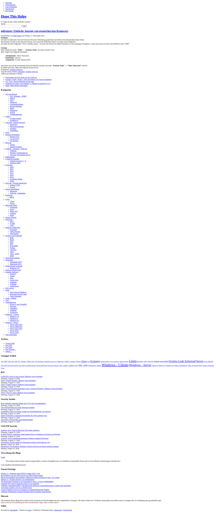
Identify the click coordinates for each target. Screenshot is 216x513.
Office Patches (15, 232)
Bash (12, 238)
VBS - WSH (14, 254)
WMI (12, 256)
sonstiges (13, 129)
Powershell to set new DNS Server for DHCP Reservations (22, 476)
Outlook (13, 213)
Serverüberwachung (12, 258)
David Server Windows (18, 292)
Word (12, 215)
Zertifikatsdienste (16, 114)
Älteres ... (8, 351)
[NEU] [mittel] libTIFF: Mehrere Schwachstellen (18, 381)
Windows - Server (11, 323)
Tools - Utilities (10, 298)
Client (12, 201)
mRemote (21, 72)
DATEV (13, 274)
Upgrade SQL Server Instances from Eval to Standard (20, 484)
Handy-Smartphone (12, 189)
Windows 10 (14, 316)
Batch (12, 240)
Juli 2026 (8, 345)
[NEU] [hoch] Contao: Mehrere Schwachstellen (18, 393)
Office (145, 361)
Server (12, 203)
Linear (29, 510)
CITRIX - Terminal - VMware (16, 149)
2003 (12, 167)
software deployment (41, 365)
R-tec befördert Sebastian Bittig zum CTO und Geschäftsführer (23, 403)
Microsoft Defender (17, 127)
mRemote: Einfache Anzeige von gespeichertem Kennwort (34, 31)
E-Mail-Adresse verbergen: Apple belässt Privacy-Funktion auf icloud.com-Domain (30, 434)
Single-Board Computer (13, 266)
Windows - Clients (12, 314)
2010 (12, 171)
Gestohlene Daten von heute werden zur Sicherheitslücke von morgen (26, 412)
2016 (12, 175)
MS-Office (140, 361)
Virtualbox (13, 308)
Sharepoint (9, 260)
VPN (12, 226)
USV (7, 300)
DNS (12, 100)
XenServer (14, 312)
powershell (164, 361)
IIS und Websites (16, 106)
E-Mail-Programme (12, 159)
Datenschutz (9, 9)
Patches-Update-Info (12, 228)
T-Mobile (13, 284)
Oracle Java (14, 280)
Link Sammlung (11, 7)
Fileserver (13, 102)
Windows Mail (15, 163)
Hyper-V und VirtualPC (18, 304)
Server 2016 (14, 331)
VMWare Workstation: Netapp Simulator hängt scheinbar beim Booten (26, 492)
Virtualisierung (10, 302)
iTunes (12, 276)
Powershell (14, 246)
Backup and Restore (12, 135)
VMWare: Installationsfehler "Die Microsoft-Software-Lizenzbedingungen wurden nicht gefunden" (36, 486)
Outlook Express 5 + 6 (18, 161)
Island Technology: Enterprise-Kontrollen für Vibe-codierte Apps (24, 416)
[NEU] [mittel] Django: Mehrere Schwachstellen (18, 385)
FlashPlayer (14, 120)
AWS (7, 133)
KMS (12, 108)
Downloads (9, 11)
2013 (12, 173)
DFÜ (12, 221)
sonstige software (32, 72)
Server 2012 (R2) (16, 329)
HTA (12, 242)
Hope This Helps (13, 16)
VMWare (13, 151)
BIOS (12, 197)
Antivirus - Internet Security (15, 122)
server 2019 (21, 365)
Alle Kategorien (11, 335)
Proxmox (13, 306)
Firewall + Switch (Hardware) (16, 183)
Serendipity (14, 510)
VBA (12, 252)
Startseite (8, 3)
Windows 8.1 (14, 320)
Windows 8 (14, 318)
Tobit (7, 290)
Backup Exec (14, 137)
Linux (7, 199)
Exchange (8, 165)
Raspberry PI (14, 268)
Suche (3, 24)
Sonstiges (13, 282)
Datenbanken (10, 157)
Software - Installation (18, 193)
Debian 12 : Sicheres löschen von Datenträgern (17, 480)
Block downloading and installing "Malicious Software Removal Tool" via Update (30, 478)
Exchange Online (16, 179)
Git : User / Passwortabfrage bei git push (19, 82)
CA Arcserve (14, 139)
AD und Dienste (11, 94)
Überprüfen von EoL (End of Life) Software (21, 77)
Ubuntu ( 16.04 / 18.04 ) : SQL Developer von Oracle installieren (28, 79)
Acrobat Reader (15, 118)
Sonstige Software (16, 70)
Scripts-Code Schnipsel (13, 236)
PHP (11, 244)
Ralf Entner (17, 36)
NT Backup (14, 141)
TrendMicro (14, 131)
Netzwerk (8, 219)
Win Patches (14, 234)
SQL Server (9, 288)
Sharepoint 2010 (16, 262)
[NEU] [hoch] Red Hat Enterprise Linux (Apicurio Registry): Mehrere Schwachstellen (31, 389)
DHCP (12, 98)
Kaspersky (13, 124)
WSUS (12, 112)
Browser (8, 143)
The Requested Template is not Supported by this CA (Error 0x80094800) (27, 482)
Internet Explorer (16, 147)
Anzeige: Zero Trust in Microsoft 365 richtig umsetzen (20, 430)
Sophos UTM (15, 185)
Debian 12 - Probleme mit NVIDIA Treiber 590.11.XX (20, 473)
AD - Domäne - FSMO (18, 96)
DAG (12, 177)
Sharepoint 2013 (16, 264)
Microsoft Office (11, 205)
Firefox (12, 145)
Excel (12, 209)
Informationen (10, 5)
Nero (12, 278)
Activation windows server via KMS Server (16, 488)
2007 (12, 169)
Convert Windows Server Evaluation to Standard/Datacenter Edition (25, 490)
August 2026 (10, 343)
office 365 (150, 361)
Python (12, 248)
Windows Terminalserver (19, 153)
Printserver (14, 110)
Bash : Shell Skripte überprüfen (16, 86)
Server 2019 (14, 333)
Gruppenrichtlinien (16, 104)
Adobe (7, 116)
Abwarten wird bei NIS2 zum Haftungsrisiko (17, 420)
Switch (12, 187)
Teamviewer (14, 286)
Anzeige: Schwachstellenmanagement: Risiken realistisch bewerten (24, 438)
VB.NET (13, 250)
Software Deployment (13, 270)
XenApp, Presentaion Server (20, 155)
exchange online (104, 361)
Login (3, 457)
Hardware (13, 191)
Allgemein (13, 207)
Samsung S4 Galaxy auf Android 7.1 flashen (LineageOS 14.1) (27, 84)
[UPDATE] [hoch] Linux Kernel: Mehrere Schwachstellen (22, 377)
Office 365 (14, 211)
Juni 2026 (8, 347)
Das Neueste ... (10, 349)
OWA (12, 181)
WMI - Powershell (193, 365)
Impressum (58, 510)
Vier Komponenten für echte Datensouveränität (17, 407)
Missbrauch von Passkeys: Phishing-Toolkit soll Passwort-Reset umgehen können (30, 446)
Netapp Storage (10, 217)
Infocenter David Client (18, 294)
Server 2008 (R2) (16, 327)
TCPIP (12, 224)
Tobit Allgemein (15, 296)
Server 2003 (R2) (16, 325)
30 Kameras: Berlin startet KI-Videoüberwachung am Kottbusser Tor (25, 442)
